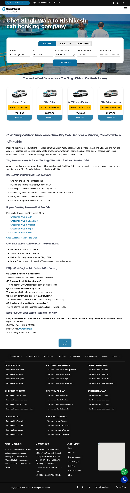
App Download (75, 356)
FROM (13, 50)
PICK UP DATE (62, 50)
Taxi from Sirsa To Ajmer (15, 430)
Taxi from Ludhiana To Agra (57, 421)
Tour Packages (48, 356)
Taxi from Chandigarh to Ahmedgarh (60, 383)
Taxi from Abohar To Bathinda (57, 409)
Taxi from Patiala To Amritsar (99, 404)
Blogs (70, 475)
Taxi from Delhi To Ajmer (14, 379)
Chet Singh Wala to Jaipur (21, 229)
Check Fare (65, 63)
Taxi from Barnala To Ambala (99, 374)
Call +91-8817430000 (18, 3)
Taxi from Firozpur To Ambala (16, 400)
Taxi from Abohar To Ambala (57, 395)
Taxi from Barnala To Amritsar (99, 379)
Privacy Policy (121, 487)
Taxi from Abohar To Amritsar (57, 400)
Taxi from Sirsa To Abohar (15, 421)
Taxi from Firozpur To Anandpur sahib (19, 409)
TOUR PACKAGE (83, 44)
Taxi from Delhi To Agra (14, 374)
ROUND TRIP (65, 44)
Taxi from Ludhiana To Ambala (58, 426)
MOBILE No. (105, 50)
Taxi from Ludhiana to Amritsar (58, 430)
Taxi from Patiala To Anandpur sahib (102, 409)
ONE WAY (47, 44)
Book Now (19, 118)
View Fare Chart (30, 238)
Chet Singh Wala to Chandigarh (24, 221)
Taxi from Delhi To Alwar (14, 383)
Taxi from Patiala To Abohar (99, 395)
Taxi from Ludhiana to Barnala (58, 435)
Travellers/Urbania (32, 356)
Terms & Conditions (102, 487)
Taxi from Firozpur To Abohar (16, 395)
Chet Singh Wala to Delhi (21, 217)
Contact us (116, 356)
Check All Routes (14, 238)
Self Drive (62, 356)
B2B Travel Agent (91, 356)
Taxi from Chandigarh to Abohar (58, 374)
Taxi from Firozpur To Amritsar (17, 404)
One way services (74, 457)
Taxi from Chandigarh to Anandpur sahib (61, 370)
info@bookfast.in (43, 2)
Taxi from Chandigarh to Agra (57, 379)
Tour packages (73, 461)
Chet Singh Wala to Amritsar (22, 225)
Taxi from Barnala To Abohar (99, 370)
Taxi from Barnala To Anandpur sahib (102, 383)
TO (34, 50)
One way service (16, 356)
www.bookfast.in (25, 329)
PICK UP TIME (84, 50)
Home (70, 448)
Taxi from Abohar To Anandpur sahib (60, 404)
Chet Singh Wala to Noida (21, 233)
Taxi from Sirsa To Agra (14, 426)
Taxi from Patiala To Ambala (99, 400)
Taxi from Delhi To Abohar (15, 370)
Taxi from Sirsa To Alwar (14, 435)
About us (105, 356)
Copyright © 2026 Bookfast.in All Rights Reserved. (30, 488)
